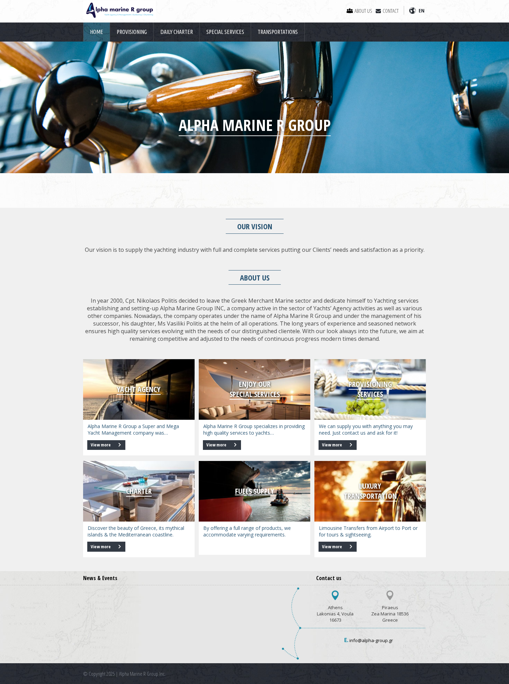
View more (101, 445)
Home (96, 32)
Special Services (225, 32)
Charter (139, 491)
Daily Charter (176, 32)
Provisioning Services (370, 389)
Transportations (278, 32)
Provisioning (132, 32)
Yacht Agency (139, 389)
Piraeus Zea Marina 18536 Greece (390, 613)
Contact (391, 10)
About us (363, 10)
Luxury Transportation (370, 491)
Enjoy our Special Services (255, 389)
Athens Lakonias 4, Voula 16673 (335, 613)
